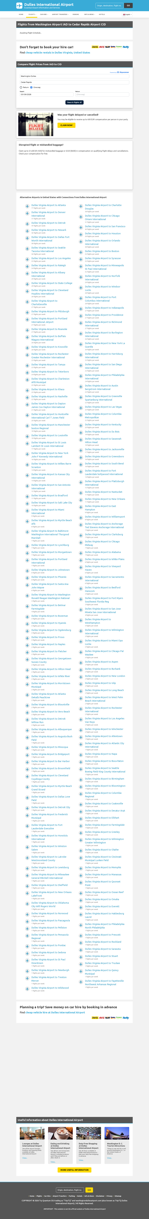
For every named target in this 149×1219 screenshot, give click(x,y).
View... (24, 1158)
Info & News (89, 14)
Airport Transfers (59, 14)
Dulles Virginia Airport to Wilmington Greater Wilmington (104, 842)
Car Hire (43, 14)
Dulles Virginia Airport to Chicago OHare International (102, 218)
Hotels (102, 14)
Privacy (109, 1196)
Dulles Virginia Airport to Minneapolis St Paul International (104, 268)
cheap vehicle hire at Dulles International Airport (55, 1012)
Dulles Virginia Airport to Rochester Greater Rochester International (50, 357)
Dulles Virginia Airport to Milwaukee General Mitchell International (50, 877)
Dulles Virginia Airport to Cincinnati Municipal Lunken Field (103, 859)
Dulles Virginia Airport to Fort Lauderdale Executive (47, 828)
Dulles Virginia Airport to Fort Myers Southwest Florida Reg (104, 601)
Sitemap (118, 1196)
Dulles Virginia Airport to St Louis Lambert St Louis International (48, 445)
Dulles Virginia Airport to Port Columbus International (100, 300)
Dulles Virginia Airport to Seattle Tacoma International (48, 250)
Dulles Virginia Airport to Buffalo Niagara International (48, 339)
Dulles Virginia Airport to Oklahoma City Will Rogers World (50, 905)
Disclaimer (100, 1196)
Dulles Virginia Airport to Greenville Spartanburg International (103, 399)
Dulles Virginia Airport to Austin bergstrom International (101, 388)
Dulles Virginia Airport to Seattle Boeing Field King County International (105, 771)
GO (128, 5)
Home (21, 14)
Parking (76, 14)
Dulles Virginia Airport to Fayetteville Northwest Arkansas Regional (104, 983)
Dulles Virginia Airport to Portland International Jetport (49, 321)
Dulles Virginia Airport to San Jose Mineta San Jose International (103, 611)
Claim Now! (66, 125)
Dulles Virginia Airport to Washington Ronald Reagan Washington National (50, 597)
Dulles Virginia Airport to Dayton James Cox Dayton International (48, 406)
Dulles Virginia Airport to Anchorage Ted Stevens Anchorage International (104, 526)
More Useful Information (74, 1170)
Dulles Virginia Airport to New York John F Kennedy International (49, 456)
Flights (32, 14)
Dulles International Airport (49, 5)
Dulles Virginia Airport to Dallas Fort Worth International (50, 240)
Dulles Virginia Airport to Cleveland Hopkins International (49, 293)
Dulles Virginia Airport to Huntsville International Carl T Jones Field (50, 417)
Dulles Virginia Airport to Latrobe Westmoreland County (48, 859)
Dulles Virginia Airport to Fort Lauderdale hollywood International (104, 473)
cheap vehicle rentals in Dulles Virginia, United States (57, 52)
